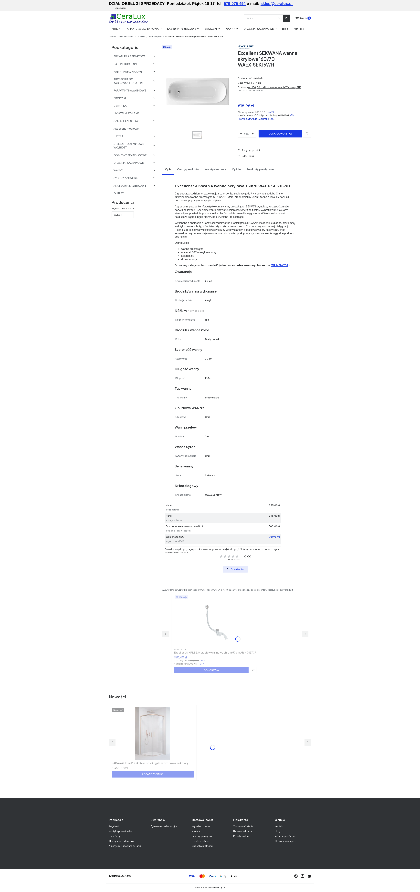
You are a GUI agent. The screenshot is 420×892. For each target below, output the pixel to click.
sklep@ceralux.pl (277, 3)
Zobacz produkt (153, 774)
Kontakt (279, 826)
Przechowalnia (241, 836)
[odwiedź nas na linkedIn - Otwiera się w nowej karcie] (309, 876)
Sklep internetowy (209, 887)
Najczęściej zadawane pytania (125, 845)
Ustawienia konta (242, 831)
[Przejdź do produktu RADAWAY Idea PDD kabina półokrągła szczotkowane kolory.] (153, 733)
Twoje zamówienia (243, 826)
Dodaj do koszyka (280, 133)
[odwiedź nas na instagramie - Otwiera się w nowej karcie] (302, 876)
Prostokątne (155, 36)
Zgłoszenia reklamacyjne (163, 826)
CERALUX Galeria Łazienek (121, 36)
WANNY (141, 36)
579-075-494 (235, 3)
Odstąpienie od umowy (121, 840)
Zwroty (196, 831)
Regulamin (114, 826)
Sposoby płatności (202, 845)
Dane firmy (114, 836)
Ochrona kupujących (286, 840)
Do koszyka (211, 670)
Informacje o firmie (285, 836)
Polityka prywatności (120, 831)
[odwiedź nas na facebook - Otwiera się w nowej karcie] (296, 876)
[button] (286, 18)
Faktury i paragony (202, 836)
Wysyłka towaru (201, 826)
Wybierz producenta (123, 208)
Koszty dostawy (201, 840)
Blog (277, 831)
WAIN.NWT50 (279, 265)
